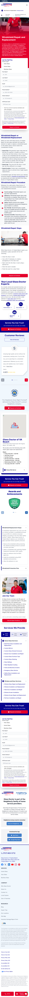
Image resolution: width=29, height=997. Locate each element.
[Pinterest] (19, 864)
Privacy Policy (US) (5, 957)
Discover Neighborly (13, 823)
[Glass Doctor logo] (8, 793)
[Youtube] (12, 864)
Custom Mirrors (8, 648)
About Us (3, 889)
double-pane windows (19, 295)
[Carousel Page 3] (15, 512)
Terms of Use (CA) (5, 954)
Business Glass (8, 69)
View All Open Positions (13, 620)
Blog (2, 907)
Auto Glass (7, 63)
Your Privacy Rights (8, 971)
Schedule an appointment (18, 176)
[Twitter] (6, 864)
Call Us (8, 993)
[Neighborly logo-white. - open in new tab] (5, 1)
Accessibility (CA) (5, 965)
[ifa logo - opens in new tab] (3, 923)
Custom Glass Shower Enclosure (13, 651)
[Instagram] (16, 864)
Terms (5, 118)
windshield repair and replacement (15, 300)
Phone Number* (6, 89)
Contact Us (4, 892)
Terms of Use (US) (5, 952)
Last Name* (5, 77)
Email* (3, 83)
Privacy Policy (11, 118)
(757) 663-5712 (9, 853)
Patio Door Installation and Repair (13, 689)
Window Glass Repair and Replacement (14, 684)
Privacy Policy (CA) (5, 960)
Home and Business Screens (12, 667)
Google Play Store (15, 839)
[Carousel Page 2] (14, 512)
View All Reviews (14, 339)
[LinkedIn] (9, 864)
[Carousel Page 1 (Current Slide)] (13, 512)
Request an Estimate (14, 127)
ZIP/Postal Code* (6, 101)
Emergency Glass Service (11, 670)
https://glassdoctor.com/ (19, 117)
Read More (9, 366)
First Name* (5, 71)
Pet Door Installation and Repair (12, 698)
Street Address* (6, 95)
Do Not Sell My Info (5, 968)
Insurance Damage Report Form (9, 919)
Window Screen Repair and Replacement (15, 695)
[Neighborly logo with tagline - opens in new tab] (21, 793)
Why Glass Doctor (6, 886)
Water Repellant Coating (10, 664)
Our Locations (5, 913)
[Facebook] (2, 864)
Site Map (3, 916)
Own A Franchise (5, 898)
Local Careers (5, 895)
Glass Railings (8, 662)
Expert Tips (4, 910)
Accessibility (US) (5, 963)
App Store (15, 835)
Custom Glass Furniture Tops (12, 656)
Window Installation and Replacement (14, 687)
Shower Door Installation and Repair (14, 653)
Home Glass (7, 66)
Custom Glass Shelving (10, 659)
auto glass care (12, 298)
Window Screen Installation (11, 692)
